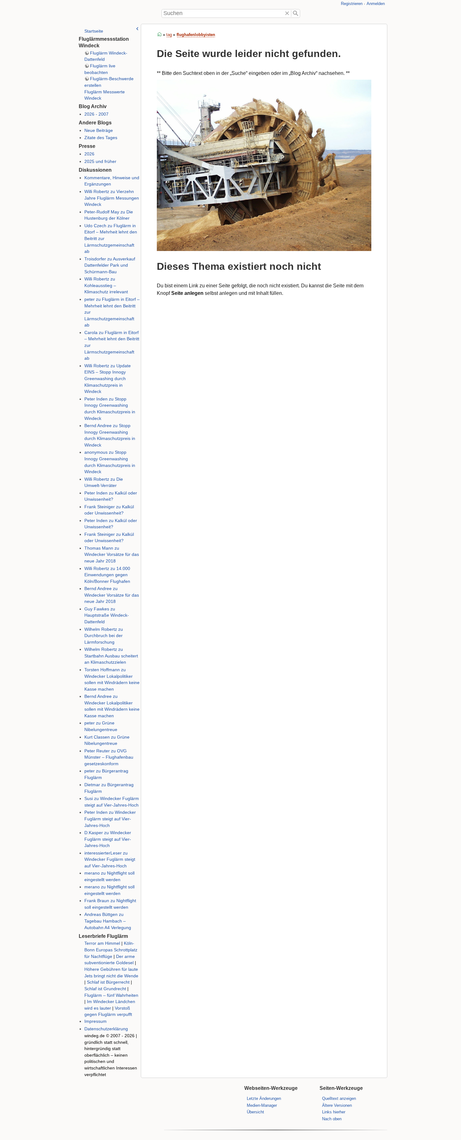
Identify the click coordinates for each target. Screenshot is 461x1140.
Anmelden (376, 3)
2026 (89, 154)
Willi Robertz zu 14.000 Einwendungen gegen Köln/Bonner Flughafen (107, 575)
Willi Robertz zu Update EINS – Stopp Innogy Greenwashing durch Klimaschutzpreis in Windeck (107, 378)
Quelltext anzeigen (339, 1098)
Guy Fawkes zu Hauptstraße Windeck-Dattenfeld (106, 615)
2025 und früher (100, 161)
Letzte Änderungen (264, 1098)
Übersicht (255, 1112)
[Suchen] (295, 13)
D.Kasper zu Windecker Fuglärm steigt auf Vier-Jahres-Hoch (107, 839)
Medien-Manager (262, 1105)
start (159, 34)
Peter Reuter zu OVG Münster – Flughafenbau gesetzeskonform (108, 757)
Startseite (93, 31)
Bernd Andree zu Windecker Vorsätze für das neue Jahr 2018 (111, 595)
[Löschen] (287, 13)
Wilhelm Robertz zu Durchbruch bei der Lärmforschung (103, 636)
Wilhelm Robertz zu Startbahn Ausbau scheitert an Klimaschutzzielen (111, 656)
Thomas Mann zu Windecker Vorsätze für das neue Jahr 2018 (111, 554)
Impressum (95, 1021)
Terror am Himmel (102, 943)
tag (169, 34)
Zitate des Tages (100, 137)
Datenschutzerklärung (106, 1029)
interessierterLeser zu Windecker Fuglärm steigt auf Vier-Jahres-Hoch (109, 859)
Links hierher (333, 1112)
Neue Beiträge (98, 130)
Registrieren (352, 3)
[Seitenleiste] (137, 28)
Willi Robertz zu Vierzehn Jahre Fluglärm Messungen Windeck (111, 198)
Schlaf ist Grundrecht (105, 988)
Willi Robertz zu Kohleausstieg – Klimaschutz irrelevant (106, 285)
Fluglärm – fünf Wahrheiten (111, 995)
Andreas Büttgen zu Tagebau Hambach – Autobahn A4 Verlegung (107, 921)
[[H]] (86, 13)
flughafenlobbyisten (196, 34)
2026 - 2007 (96, 114)
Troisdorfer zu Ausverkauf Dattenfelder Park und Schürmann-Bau (109, 265)
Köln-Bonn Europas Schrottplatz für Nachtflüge (110, 950)
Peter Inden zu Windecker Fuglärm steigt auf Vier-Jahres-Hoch (110, 819)
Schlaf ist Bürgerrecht (108, 982)
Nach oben (332, 1118)
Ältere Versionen (337, 1105)
